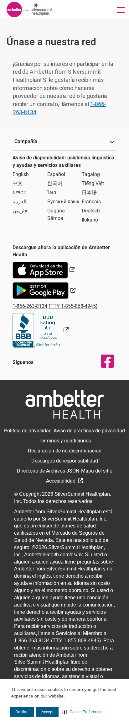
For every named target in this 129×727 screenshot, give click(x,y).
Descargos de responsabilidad (64, 461)
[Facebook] (103, 361)
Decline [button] (21, 712)
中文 (18, 183)
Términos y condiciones (65, 441)
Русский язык (63, 202)
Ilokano (90, 220)
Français (91, 202)
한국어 (54, 183)
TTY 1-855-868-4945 (73, 306)
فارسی (20, 211)
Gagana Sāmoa (56, 214)
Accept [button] (47, 712)
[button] (83, 712)
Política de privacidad (28, 431)
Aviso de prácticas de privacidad (89, 431)
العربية (19, 202)
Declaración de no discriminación (64, 451)
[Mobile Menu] (121, 10)
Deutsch (91, 211)
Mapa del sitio (96, 471)
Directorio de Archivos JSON (48, 471)
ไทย (51, 192)
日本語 (89, 192)
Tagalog (91, 174)
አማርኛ (20, 192)
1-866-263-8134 (30, 306)
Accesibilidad (61, 481)
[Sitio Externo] (40, 329)
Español (56, 174)
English (21, 174)
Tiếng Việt (93, 183)
